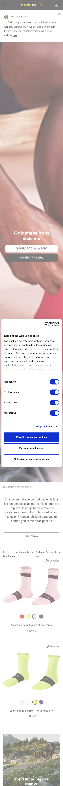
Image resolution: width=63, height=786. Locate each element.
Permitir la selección (31, 448)
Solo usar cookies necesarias (31, 459)
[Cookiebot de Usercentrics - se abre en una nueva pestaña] (45, 324)
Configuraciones (43, 426)
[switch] (54, 392)
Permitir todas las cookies (31, 437)
